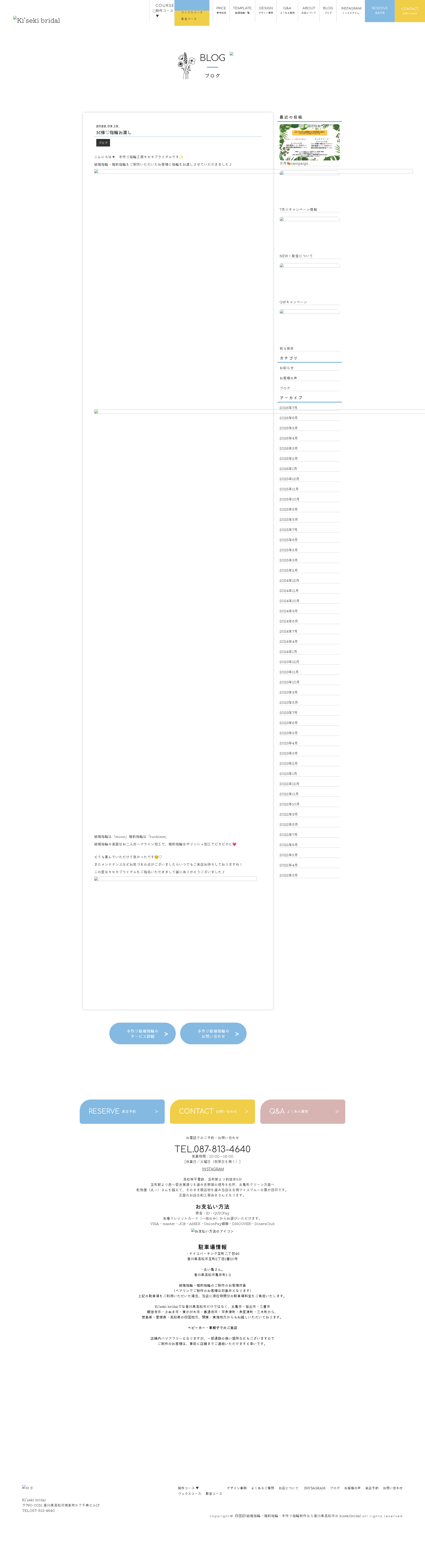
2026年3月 (289, 448)
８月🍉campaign (294, 163)
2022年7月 (289, 834)
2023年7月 (289, 712)
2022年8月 (289, 824)
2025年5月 (289, 549)
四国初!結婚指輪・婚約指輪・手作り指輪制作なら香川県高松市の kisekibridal (298, 1515)
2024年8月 (289, 621)
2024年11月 (289, 590)
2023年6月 (289, 722)
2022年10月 (290, 804)
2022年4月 (289, 865)
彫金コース (214, 1493)
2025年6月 (289, 539)
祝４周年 (287, 348)
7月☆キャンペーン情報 (298, 209)
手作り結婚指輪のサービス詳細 (142, 1033)
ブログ (103, 143)
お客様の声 (288, 377)
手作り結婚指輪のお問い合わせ (213, 1033)
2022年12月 (289, 783)
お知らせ (287, 367)
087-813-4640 (42, 1510)
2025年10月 (290, 499)
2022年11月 (289, 793)
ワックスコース (189, 1493)
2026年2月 (289, 458)
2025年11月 (289, 488)
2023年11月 (289, 671)
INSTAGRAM (213, 1169)
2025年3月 (289, 560)
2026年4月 (289, 438)
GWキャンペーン (293, 301)
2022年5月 (289, 854)
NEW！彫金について (296, 255)
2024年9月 (289, 610)
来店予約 (372, 1488)
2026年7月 (289, 407)
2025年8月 (289, 519)
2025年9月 (289, 509)
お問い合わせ (393, 1488)
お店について (289, 1488)
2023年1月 (288, 773)
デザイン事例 (237, 1488)
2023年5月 (289, 732)
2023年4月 (289, 743)
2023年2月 (289, 763)
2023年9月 (289, 692)
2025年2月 (289, 570)
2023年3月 (289, 753)
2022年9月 (289, 814)
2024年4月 (289, 641)
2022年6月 (289, 844)
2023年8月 (289, 702)
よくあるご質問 (262, 1488)
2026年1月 (288, 468)
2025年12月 (289, 478)
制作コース (188, 1488)
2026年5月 (289, 427)
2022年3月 (289, 875)
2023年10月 (290, 682)
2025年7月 (289, 529)
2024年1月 (288, 651)
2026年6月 (289, 417)
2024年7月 (289, 631)
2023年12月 (289, 661)
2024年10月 (290, 600)
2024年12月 (289, 580)
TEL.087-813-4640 (212, 1149)
